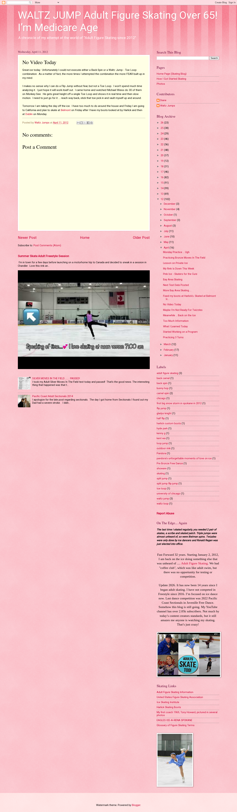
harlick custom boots (169, 423)
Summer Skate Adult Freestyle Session (43, 256)
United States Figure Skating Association (180, 697)
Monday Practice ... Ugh (176, 252)
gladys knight (164, 413)
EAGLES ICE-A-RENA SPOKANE (174, 720)
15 (162, 182)
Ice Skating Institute (168, 702)
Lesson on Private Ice (175, 263)
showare (162, 468)
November (170, 209)
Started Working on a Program (180, 331)
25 (162, 128)
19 (162, 160)
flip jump (161, 408)
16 (162, 177)
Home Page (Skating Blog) (172, 73)
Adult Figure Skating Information (175, 692)
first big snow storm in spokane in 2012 (179, 403)
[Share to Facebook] (88, 123)
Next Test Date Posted (176, 285)
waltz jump (163, 498)
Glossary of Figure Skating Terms (175, 725)
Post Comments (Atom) (47, 245)
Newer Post (27, 238)
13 (162, 193)
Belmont (66, 110)
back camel (163, 378)
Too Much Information (176, 320)
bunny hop (162, 388)
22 (162, 144)
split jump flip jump (167, 483)
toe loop (161, 488)
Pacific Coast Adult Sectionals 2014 (52, 396)
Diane (163, 100)
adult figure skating (167, 373)
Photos (161, 83)
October (169, 214)
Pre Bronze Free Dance (170, 463)
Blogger (136, 805)
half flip (161, 418)
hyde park (162, 428)
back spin (162, 383)
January (168, 355)
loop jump (162, 443)
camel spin (163, 393)
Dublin (29, 114)
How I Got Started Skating (171, 78)
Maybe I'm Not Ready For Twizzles (182, 310)
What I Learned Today (175, 326)
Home (85, 238)
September (170, 220)
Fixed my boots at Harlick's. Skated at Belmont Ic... (189, 297)
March (168, 344)
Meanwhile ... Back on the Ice (179, 315)
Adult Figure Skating (194, 563)
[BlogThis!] (81, 123)
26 (162, 122)
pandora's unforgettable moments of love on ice (184, 458)
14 (162, 188)
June (167, 236)
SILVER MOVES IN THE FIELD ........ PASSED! (56, 378)
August (168, 225)
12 (162, 199)
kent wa (161, 438)
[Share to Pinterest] (91, 123)
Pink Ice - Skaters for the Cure (180, 274)
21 (162, 150)
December (170, 203)
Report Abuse (165, 513)
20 (162, 155)
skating (161, 473)
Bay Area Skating (172, 279)
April (167, 247)
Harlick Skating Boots (169, 707)
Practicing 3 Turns (173, 337)
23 (162, 138)
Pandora (161, 453)
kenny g (161, 433)
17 (162, 171)
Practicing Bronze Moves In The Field (184, 257)
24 (162, 133)
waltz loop (162, 503)
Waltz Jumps (167, 105)
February (169, 349)
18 (162, 166)
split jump (162, 478)
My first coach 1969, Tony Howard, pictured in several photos (187, 714)
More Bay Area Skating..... (177, 290)
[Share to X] (85, 123)
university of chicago (168, 493)
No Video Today (172, 304)
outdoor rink (164, 448)
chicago (161, 398)
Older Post (141, 238)
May (166, 242)
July (166, 231)
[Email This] (78, 123)
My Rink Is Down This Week (178, 268)
